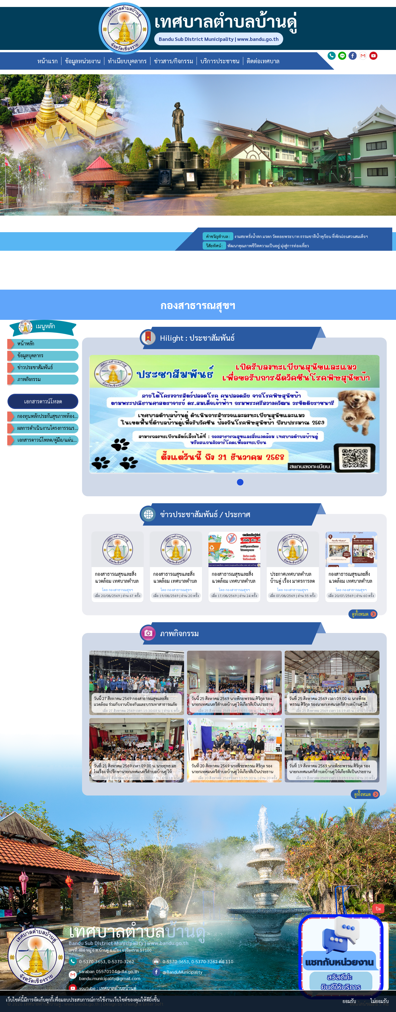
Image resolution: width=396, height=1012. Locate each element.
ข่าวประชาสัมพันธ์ (35, 367)
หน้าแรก (47, 61)
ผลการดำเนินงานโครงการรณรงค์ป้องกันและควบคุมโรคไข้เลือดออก (48, 428)
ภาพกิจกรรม (29, 379)
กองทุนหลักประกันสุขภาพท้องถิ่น (48, 416)
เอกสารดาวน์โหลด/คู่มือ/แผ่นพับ (48, 440)
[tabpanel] (234, 414)
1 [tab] (240, 482)
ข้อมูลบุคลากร (30, 355)
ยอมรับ (349, 1001)
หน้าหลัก (25, 343)
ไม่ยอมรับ (379, 1001)
